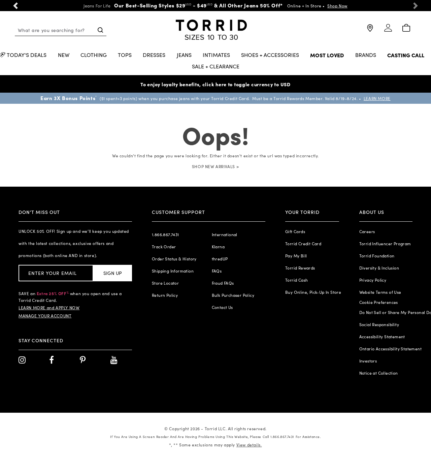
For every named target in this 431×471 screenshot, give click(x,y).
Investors (368, 361)
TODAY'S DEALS (26, 55)
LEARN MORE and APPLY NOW (49, 307)
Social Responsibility (379, 324)
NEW (63, 55)
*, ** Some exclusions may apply (215, 444)
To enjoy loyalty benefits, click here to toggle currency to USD (215, 84)
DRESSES (154, 55)
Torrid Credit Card (303, 243)
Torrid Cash (296, 280)
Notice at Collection (378, 373)
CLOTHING (93, 55)
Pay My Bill (296, 255)
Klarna (218, 246)
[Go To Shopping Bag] (406, 28)
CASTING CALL (405, 55)
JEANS (184, 55)
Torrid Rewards (300, 268)
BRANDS (365, 55)
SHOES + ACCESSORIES (270, 55)
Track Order (164, 246)
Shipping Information (173, 271)
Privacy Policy (373, 280)
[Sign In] (388, 31)
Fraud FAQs (223, 283)
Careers (367, 231)
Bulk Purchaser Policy (233, 295)
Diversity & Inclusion (379, 268)
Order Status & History (174, 258)
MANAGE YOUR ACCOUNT (45, 315)
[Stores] (369, 31)
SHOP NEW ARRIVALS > (215, 166)
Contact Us (222, 307)
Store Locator (165, 283)
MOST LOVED (327, 55)
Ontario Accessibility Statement (390, 348)
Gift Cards (295, 231)
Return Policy (165, 295)
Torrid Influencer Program (385, 243)
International (224, 234)
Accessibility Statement (382, 336)
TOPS (125, 55)
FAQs (217, 271)
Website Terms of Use (380, 292)
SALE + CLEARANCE (215, 67)
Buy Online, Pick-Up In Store (313, 292)
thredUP (220, 258)
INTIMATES (216, 55)
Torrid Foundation (377, 255)
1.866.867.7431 (165, 234)
